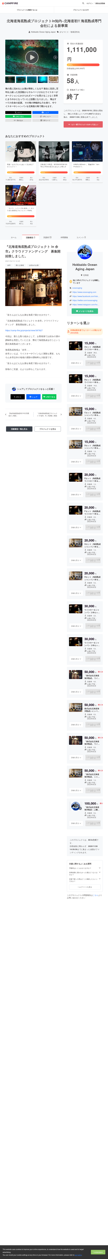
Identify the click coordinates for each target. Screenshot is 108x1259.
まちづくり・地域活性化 (69, 32)
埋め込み (20, 120)
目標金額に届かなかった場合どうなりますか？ (83, 873)
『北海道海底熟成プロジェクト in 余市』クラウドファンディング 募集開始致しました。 (32, 251)
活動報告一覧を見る (19, 429)
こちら (95, 895)
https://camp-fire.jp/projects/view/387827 (24, 330)
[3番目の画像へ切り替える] (32, 79)
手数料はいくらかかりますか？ (80, 868)
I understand (98, 1252)
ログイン (90, 3)
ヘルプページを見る (85, 887)
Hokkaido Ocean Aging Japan (43, 32)
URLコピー (47, 116)
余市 (9, 265)
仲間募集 (64, 237)
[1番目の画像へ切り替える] (10, 79)
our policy (78, 1255)
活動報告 (30, 237)
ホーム (13, 237)
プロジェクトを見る (47, 429)
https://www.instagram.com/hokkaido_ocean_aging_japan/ (86, 304)
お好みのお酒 (33, 265)
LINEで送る (19, 116)
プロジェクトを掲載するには (27, 10)
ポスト (19, 112)
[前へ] (8, 57)
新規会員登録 (100, 3)
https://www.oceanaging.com (84, 292)
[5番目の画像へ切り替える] (53, 79)
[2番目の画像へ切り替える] (21, 79)
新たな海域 (20, 265)
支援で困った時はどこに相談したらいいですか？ (83, 880)
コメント (81, 237)
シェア (46, 112)
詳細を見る (75, 363)
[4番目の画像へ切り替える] (42, 79)
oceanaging (77, 288)
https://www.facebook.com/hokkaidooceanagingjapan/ (86, 296)
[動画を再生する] (31, 57)
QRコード (46, 120)
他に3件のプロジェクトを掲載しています (86, 281)
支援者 (47, 237)
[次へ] (55, 57)
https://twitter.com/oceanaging (84, 300)
